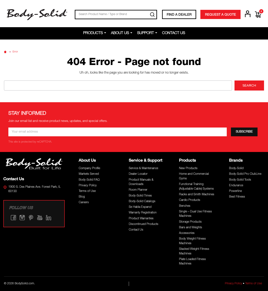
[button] (34, 163)
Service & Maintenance (143, 168)
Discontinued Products (143, 224)
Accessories (187, 233)
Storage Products (190, 222)
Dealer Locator (138, 174)
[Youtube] (39, 217)
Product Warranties (141, 218)
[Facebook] (13, 217)
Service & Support (145, 161)
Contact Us (173, 33)
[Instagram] (22, 217)
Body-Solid (236, 168)
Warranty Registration (143, 212)
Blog (82, 196)
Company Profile (89, 168)
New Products (188, 168)
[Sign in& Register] (247, 13)
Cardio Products (189, 200)
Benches (184, 206)
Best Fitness (237, 196)
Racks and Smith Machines (196, 194)
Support (145, 33)
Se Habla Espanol (140, 207)
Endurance (236, 185)
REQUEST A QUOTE (220, 15)
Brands (236, 161)
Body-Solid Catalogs (142, 201)
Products (93, 33)
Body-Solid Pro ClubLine (245, 174)
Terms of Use (87, 191)
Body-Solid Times (140, 195)
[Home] (6, 52)
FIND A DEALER (179, 15)
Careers (84, 202)
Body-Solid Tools (240, 180)
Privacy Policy (88, 185)
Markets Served (89, 174)
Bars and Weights (190, 227)
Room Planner (138, 190)
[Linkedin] (48, 217)
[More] (106, 33)
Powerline (235, 191)
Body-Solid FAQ (89, 180)
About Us (120, 33)
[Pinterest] (31, 217)
